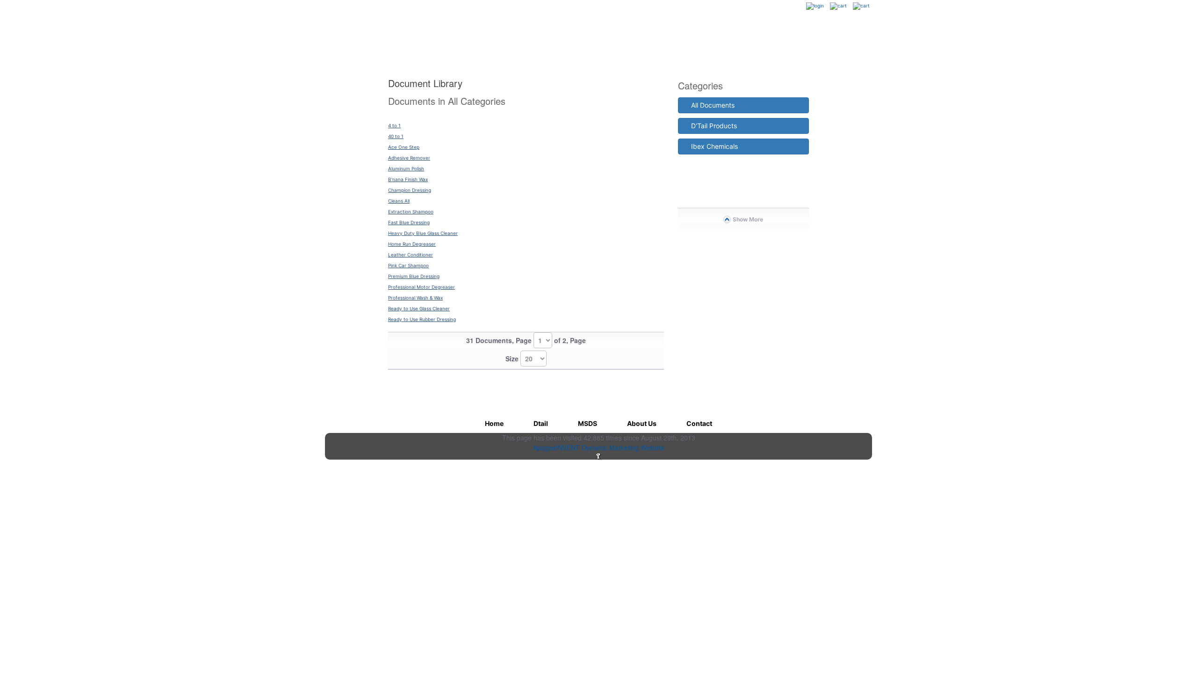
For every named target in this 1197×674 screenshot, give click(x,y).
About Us (714, 43)
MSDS (483, 43)
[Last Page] (656, 350)
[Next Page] (637, 350)
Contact (772, 43)
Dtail (427, 43)
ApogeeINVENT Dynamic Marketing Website (598, 447)
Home (371, 43)
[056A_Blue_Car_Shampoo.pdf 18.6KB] (526, 116)
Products (829, 43)
